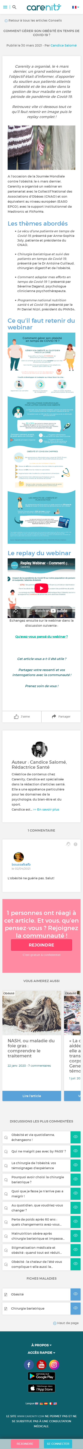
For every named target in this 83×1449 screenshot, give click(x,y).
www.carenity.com (30, 1416)
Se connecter (58, 1444)
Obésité (17, 1294)
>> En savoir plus (46, 809)
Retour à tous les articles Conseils (35, 20)
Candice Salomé (64, 45)
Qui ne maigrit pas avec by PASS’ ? (38, 1151)
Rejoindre (41, 945)
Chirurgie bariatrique (27, 1308)
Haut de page (67, 1323)
